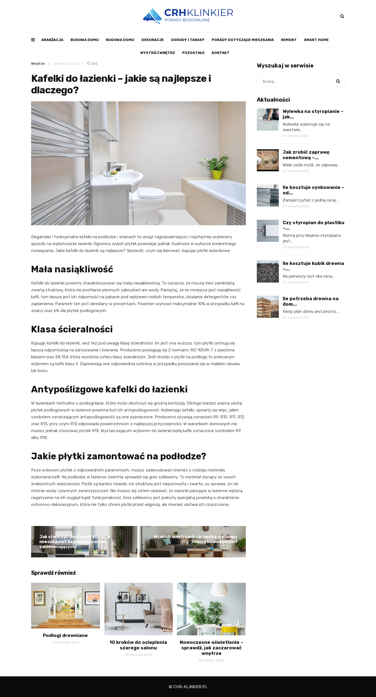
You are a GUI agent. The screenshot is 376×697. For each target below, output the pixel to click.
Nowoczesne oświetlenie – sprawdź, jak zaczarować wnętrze (211, 647)
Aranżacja (52, 40)
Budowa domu (84, 40)
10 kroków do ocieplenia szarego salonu (138, 644)
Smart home (316, 40)
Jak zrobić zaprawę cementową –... (306, 154)
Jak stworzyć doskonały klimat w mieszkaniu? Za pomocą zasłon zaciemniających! (75, 541)
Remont (289, 40)
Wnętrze (38, 63)
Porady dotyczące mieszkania (243, 40)
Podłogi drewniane (65, 635)
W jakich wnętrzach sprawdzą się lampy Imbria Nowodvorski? (196, 539)
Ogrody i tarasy (188, 40)
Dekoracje (152, 40)
